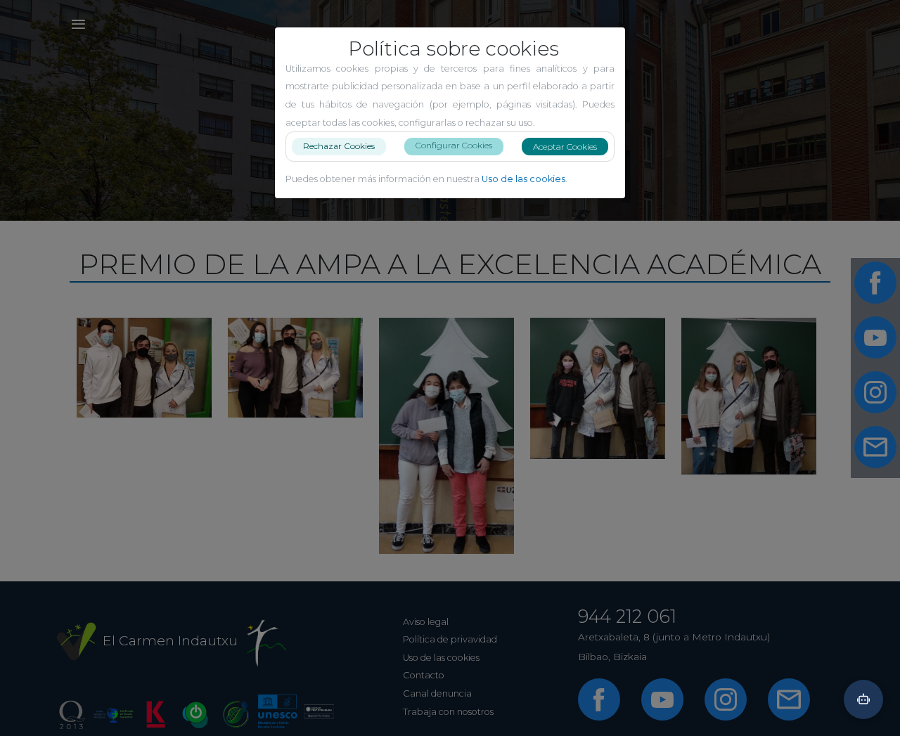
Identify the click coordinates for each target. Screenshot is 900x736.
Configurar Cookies (454, 145)
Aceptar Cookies (565, 146)
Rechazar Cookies (339, 146)
